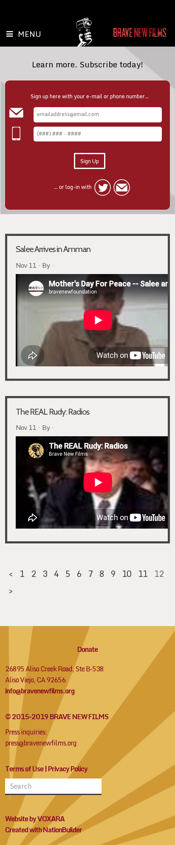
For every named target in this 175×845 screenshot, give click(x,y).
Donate (87, 649)
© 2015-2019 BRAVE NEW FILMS (56, 716)
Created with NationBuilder (43, 829)
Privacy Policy (68, 768)
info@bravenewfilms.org (39, 690)
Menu (29, 34)
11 (142, 573)
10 (126, 573)
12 (159, 573)
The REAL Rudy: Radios (52, 412)
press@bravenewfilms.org (40, 742)
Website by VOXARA (35, 818)
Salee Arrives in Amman (53, 249)
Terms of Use (24, 768)
